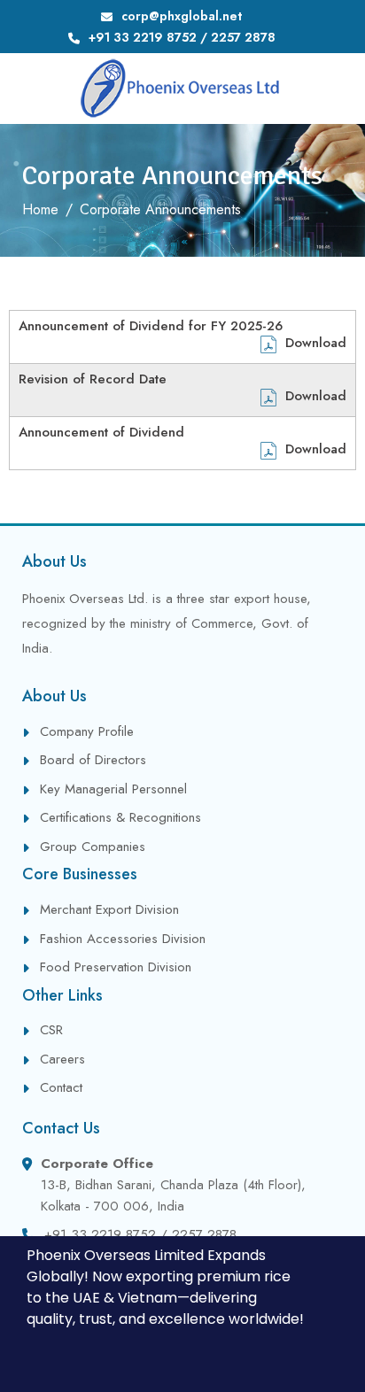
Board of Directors (93, 759)
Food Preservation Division (115, 967)
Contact (61, 1087)
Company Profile (87, 731)
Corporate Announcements (160, 209)
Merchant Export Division (109, 909)
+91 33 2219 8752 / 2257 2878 (182, 37)
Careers (62, 1059)
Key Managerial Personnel (113, 789)
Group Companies (92, 846)
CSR (51, 1030)
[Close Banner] (347, 1255)
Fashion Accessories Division (123, 938)
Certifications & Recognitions (120, 817)
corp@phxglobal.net (181, 16)
